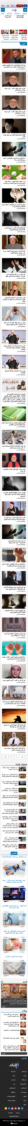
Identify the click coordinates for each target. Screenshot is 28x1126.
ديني (14, 1084)
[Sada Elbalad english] (3, 6)
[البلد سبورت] (19, 6)
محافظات (13, 1092)
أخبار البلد (9, 13)
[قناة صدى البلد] (25, 6)
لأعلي (23, 1058)
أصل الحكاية (12, 1088)
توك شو (13, 1079)
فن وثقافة (24, 1079)
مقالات (24, 1104)
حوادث (24, 1075)
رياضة (14, 1075)
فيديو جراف (23, 1092)
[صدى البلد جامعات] (13, 6)
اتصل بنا (10, 1112)
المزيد (3, 1006)
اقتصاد (24, 1096)
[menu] (25, 10)
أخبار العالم (23, 1088)
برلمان (24, 1100)
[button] (25, 32)
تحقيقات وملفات (11, 1100)
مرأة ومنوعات (23, 1084)
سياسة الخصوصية (14, 1116)
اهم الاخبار (17, 13)
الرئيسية (24, 13)
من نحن (18, 1112)
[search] (3, 10)
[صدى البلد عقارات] (8, 6)
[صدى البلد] (14, 10)
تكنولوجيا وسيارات (11, 1096)
